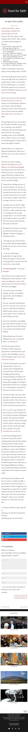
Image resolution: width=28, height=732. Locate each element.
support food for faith (14, 724)
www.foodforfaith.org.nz (16, 718)
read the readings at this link (9, 34)
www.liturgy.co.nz (13, 341)
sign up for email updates (14, 723)
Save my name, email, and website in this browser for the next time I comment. (13, 589)
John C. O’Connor (16, 714)
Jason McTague (16, 716)
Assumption (14, 666)
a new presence (14, 648)
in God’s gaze (14, 702)
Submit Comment (20, 597)
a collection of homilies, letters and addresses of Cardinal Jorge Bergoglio (12, 164)
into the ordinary (14, 684)
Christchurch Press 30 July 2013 (11, 431)
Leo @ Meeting (14, 629)
